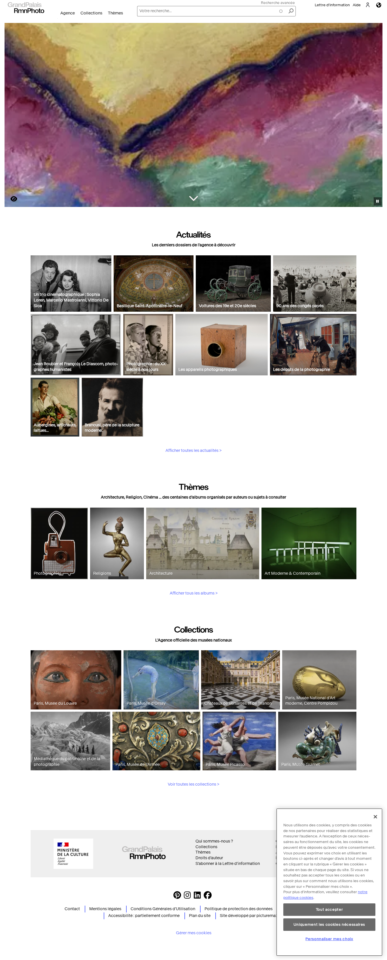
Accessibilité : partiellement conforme (144, 916)
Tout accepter (329, 909)
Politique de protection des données (239, 909)
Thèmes (115, 13)
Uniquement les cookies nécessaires (329, 924)
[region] (329, 882)
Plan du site (199, 916)
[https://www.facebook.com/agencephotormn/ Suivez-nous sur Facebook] (208, 897)
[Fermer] (375, 817)
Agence (67, 13)
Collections (91, 13)
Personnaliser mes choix (329, 939)
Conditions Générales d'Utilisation (163, 909)
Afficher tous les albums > (194, 593)
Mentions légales (105, 909)
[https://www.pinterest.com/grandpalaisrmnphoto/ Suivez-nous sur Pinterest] (177, 897)
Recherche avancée (278, 3)
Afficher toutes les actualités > (193, 450)
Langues (378, 5)
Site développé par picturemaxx (250, 916)
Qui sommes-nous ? (214, 841)
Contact (72, 909)
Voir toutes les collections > (193, 784)
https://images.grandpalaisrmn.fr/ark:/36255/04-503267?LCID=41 (10, 199)
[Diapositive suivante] (375, 116)
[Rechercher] (291, 11)
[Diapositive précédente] (12, 116)
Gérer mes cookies (193, 933)
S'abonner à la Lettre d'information (227, 863)
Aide (357, 5)
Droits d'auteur (209, 858)
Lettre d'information (332, 5)
